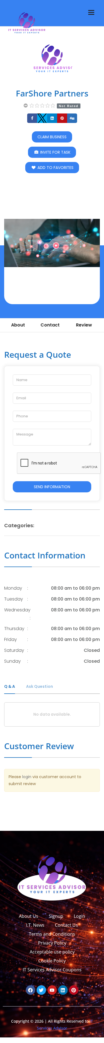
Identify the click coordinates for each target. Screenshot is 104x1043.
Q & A (9, 686)
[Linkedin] (63, 990)
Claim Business (52, 137)
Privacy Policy (52, 943)
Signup (56, 916)
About (18, 325)
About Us (28, 916)
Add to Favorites (54, 167)
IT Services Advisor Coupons (52, 970)
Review (84, 325)
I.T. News (35, 925)
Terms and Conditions (52, 934)
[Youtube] (52, 990)
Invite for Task (54, 152)
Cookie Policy (52, 961)
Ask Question (39, 686)
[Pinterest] (73, 990)
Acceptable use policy (52, 952)
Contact (50, 325)
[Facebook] (30, 990)
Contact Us (66, 925)
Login (79, 916)
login (26, 777)
